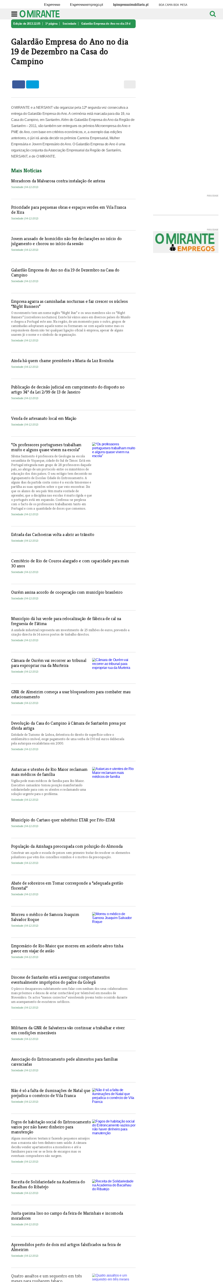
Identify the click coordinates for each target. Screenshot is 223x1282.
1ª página (51, 23)
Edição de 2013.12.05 (26, 23)
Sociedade (69, 23)
